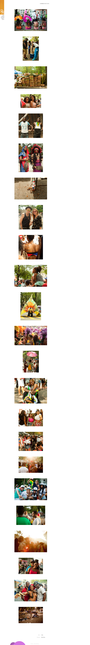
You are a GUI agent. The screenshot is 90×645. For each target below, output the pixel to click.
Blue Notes (43, 637)
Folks (42, 635)
